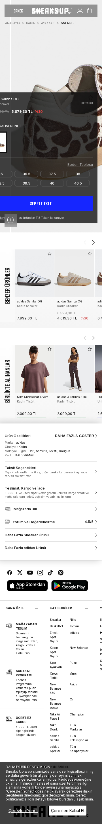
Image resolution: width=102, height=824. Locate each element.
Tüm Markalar (76, 727)
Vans (73, 673)
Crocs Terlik (54, 675)
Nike (73, 619)
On (72, 699)
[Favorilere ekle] (90, 97)
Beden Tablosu (80, 164)
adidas (74, 632)
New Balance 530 (55, 688)
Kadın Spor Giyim (54, 652)
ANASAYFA (12, 23)
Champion (77, 714)
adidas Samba (55, 738)
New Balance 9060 (55, 703)
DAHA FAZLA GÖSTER (74, 436)
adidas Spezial (55, 749)
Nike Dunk (54, 727)
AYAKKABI (48, 23)
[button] (11, 220)
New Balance (79, 647)
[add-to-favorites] (49, 253)
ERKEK (18, 11)
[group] (34, 285)
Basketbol (56, 626)
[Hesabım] (80, 11)
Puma (74, 662)
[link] (51, 472)
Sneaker (55, 619)
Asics (73, 684)
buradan (66, 799)
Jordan (74, 626)
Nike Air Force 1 (55, 716)
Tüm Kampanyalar (79, 749)
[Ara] (70, 11)
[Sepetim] (89, 11)
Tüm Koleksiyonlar (79, 738)
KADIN (30, 23)
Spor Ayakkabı (56, 665)
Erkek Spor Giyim (54, 637)
